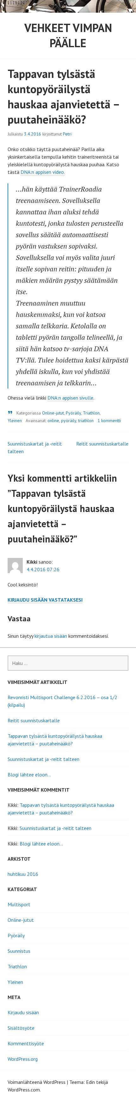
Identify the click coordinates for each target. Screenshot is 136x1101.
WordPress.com (24, 1089)
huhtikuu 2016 (23, 874)
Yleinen (15, 420)
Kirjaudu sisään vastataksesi (45, 600)
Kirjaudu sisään (23, 1012)
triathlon (86, 420)
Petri (67, 134)
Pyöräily (73, 413)
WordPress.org (23, 1059)
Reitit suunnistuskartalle (102, 443)
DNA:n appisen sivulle (70, 398)
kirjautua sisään (50, 636)
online (53, 420)
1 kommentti (109, 420)
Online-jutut (53, 413)
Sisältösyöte (21, 1028)
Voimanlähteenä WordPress (36, 1082)
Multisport (19, 904)
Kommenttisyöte (26, 1043)
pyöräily (68, 420)
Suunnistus (19, 951)
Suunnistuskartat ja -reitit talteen (43, 759)
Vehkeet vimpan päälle (68, 35)
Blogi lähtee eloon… (29, 774)
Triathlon (91, 413)
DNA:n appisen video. (43, 172)
